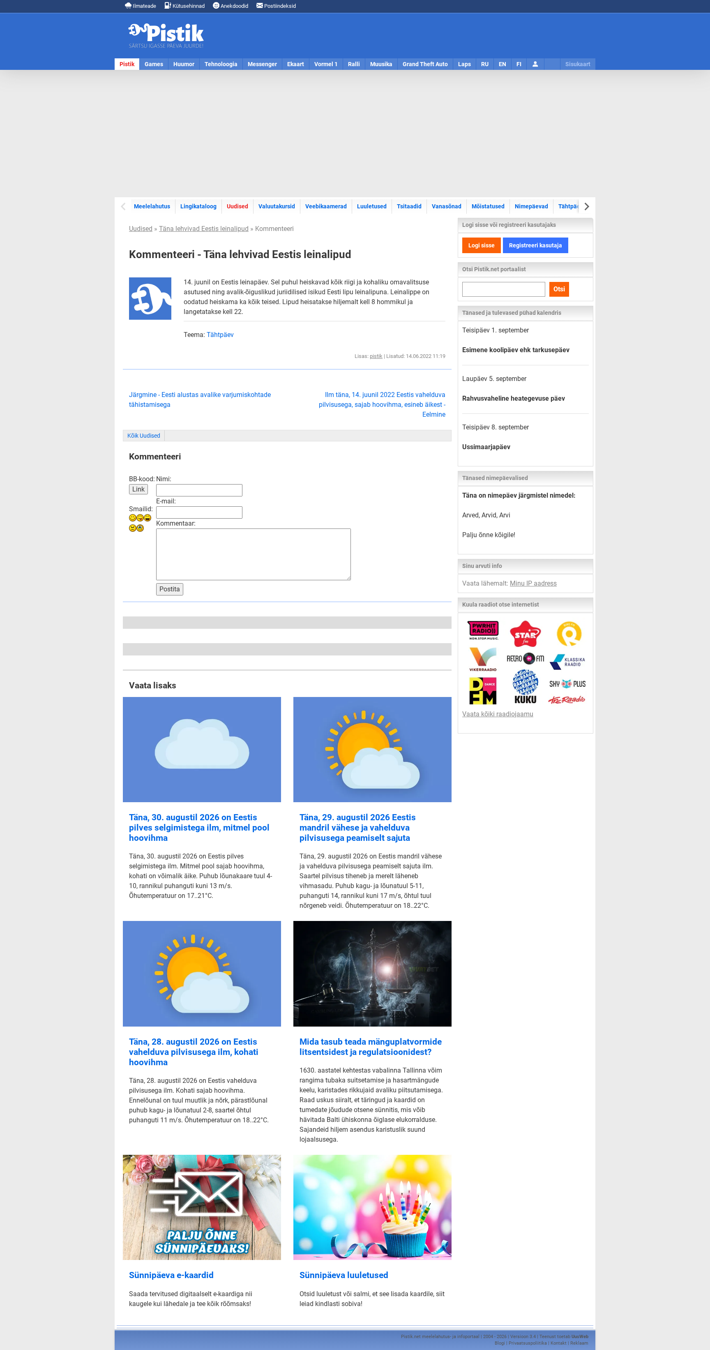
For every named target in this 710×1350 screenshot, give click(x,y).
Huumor (183, 64)
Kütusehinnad (188, 6)
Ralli (354, 64)
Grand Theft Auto (425, 64)
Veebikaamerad (326, 206)
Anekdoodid (233, 6)
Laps (464, 64)
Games (154, 64)
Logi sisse (481, 245)
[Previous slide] (124, 206)
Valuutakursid (276, 206)
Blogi (500, 1343)
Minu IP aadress (533, 583)
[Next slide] (586, 206)
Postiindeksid (279, 6)
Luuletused (372, 206)
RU (485, 64)
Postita (169, 589)
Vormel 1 (326, 64)
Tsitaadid (409, 206)
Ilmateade (143, 6)
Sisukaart (577, 64)
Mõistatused (488, 206)
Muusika (381, 64)
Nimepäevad (531, 206)
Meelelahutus (152, 206)
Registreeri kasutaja (535, 245)
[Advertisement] (355, 133)
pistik (376, 356)
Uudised (237, 206)
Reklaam (579, 1343)
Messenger (262, 64)
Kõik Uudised (143, 435)
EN (502, 64)
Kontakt (559, 1343)
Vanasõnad (446, 206)
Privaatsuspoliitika (528, 1343)
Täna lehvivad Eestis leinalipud (204, 229)
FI (518, 64)
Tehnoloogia (221, 64)
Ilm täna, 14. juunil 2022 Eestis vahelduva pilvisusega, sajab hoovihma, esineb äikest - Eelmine (382, 404)
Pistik (127, 64)
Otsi (559, 289)
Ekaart (295, 64)
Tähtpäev (220, 335)
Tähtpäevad (574, 206)
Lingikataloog (198, 206)
